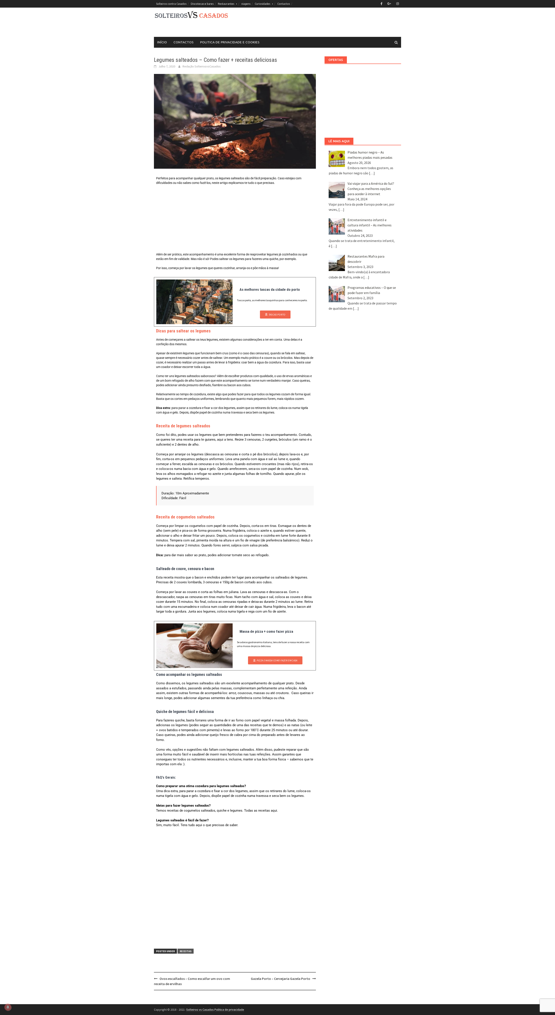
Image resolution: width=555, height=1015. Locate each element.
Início (162, 42)
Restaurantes (226, 3)
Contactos (283, 3)
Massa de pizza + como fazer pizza (266, 631)
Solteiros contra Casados (171, 3)
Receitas (185, 951)
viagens (245, 3)
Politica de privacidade (229, 1010)
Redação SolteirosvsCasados (202, 66)
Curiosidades (262, 3)
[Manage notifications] (7, 1007)
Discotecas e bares (202, 3)
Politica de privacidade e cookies (230, 42)
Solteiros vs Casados (200, 1010)
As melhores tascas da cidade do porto (270, 289)
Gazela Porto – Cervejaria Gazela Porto (280, 978)
